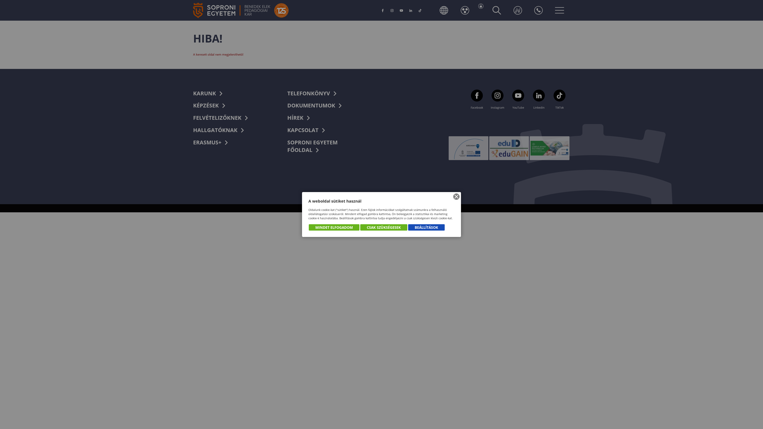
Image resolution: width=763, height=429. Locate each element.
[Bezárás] (456, 196)
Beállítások (426, 227)
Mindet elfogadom (334, 227)
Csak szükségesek (384, 227)
